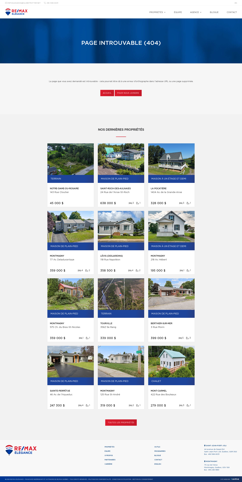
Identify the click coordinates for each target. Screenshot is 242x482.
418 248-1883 (213, 470)
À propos (109, 455)
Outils (157, 447)
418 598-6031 (213, 454)
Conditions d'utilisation (121, 479)
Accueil (107, 93)
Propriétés (156, 12)
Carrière (108, 464)
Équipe (178, 12)
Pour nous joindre (128, 93)
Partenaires (110, 460)
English (157, 464)
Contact (232, 12)
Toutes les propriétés (121, 423)
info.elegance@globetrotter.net (24, 3)
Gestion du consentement (142, 479)
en (236, 3)
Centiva (235, 479)
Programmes (159, 451)
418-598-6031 (52, 3)
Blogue (214, 12)
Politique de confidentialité (99, 479)
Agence (194, 12)
